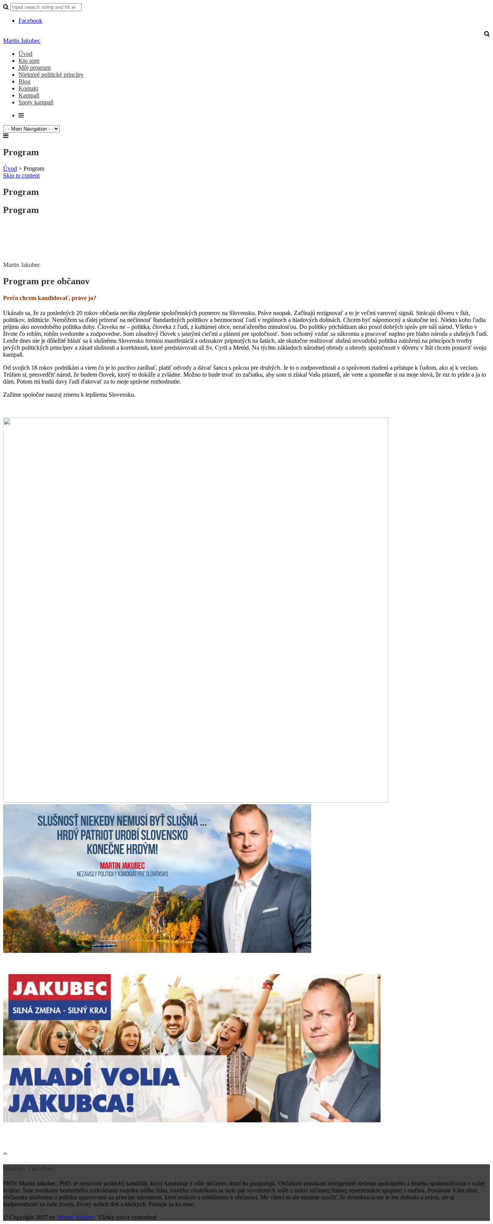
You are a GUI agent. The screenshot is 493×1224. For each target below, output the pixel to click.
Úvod (25, 53)
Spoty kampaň (36, 102)
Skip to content (21, 175)
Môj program (34, 67)
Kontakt (28, 88)
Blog (24, 81)
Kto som (28, 60)
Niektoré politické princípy (51, 74)
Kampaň (28, 95)
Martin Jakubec (21, 40)
